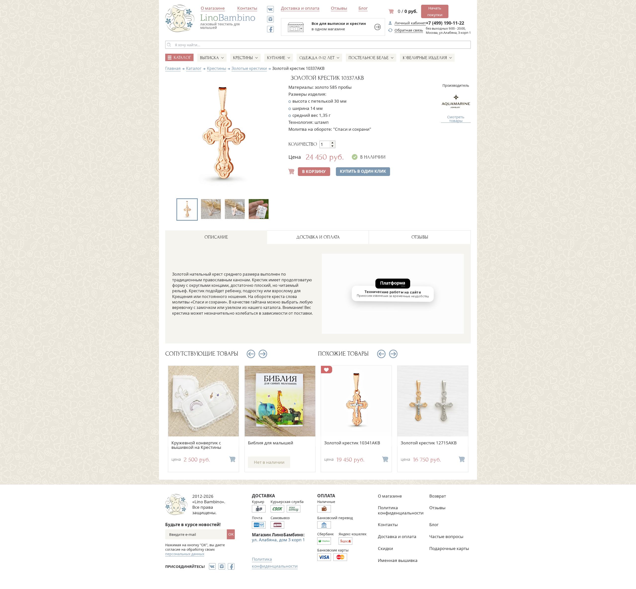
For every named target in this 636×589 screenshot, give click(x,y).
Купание (276, 57)
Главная (173, 68)
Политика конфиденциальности (401, 510)
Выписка (209, 57)
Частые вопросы (446, 536)
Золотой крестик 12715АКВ (429, 443)
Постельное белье (369, 57)
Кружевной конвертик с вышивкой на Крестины (196, 445)
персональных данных (184, 553)
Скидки (385, 548)
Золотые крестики (249, 68)
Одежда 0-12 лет (316, 57)
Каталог (193, 68)
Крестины (243, 57)
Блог (363, 8)
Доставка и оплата (300, 8)
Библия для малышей (270, 443)
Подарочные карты (449, 548)
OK (231, 534)
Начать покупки (434, 11)
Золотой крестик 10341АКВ (352, 443)
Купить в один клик (363, 171)
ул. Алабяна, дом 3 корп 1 (278, 540)
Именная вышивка (398, 560)
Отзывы (339, 8)
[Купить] (233, 459)
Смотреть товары (455, 119)
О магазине (213, 8)
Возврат (437, 496)
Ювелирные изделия (425, 57)
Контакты (247, 8)
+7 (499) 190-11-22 (445, 23)
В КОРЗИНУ (314, 171)
